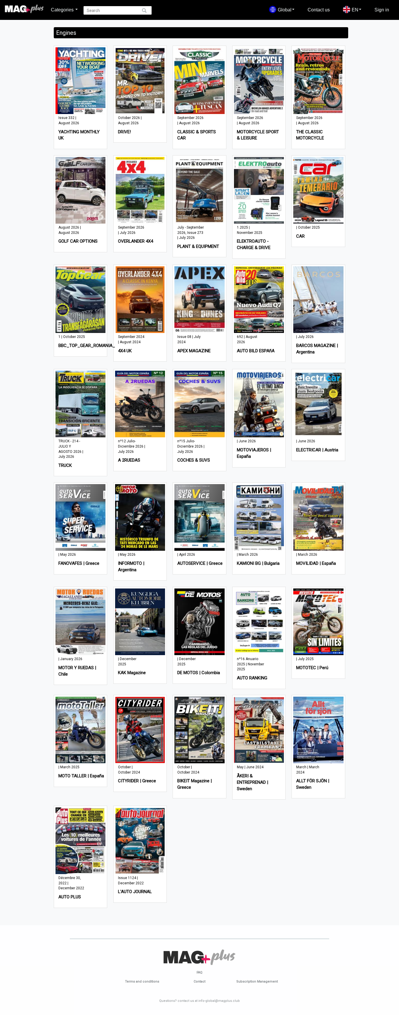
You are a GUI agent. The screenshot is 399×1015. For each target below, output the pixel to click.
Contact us (319, 9)
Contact (199, 981)
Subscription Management (257, 981)
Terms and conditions (142, 981)
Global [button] (285, 9)
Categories (63, 9)
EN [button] (355, 9)
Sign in (381, 9)
